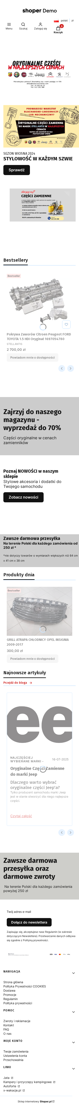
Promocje (9, 994)
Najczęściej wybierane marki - (27, 759)
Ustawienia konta (15, 1055)
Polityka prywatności (17, 1003)
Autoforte (10, 1086)
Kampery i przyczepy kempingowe (27, 1082)
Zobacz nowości (23, 497)
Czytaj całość (21, 816)
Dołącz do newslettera (29, 922)
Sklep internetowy (35, 1101)
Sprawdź (17, 170)
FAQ (6, 1029)
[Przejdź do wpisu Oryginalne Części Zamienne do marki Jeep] (39, 723)
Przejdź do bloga (15, 683)
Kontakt (8, 1025)
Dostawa (9, 990)
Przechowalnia (13, 1060)
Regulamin (10, 999)
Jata (6, 1077)
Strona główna (13, 982)
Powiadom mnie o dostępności (32, 357)
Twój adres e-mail (19, 911)
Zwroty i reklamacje (16, 1021)
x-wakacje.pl (12, 1090)
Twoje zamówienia (15, 1051)
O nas (7, 1033)
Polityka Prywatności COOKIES (24, 986)
